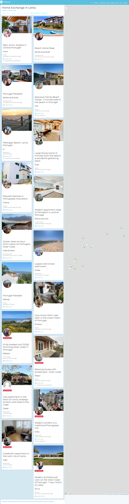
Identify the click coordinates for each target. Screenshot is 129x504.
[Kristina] (39, 306)
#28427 (12, 189)
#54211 (43, 257)
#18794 (46, 363)
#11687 (46, 416)
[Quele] (7, 387)
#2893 (12, 136)
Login (120, 3)
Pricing (112, 3)
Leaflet (106, 494)
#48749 (12, 289)
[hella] (39, 413)
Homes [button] (96, 3)
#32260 (44, 203)
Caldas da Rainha (12, 501)
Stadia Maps (111, 494)
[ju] (7, 133)
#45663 (44, 41)
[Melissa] (7, 335)
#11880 (12, 38)
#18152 (12, 87)
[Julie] (39, 143)
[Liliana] (7, 186)
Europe (4, 10)
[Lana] (7, 35)
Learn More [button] (102, 3)
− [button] (66, 9)
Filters (32, 13)
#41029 (44, 146)
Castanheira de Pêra (23, 501)
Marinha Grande (37, 501)
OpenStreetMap (122, 494)
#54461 (48, 90)
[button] (92, 3)
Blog (108, 3)
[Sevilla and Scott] (39, 39)
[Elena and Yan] (39, 200)
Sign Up (125, 3)
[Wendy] (7, 286)
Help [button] (116, 3)
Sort (38, 13)
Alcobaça (4, 501)
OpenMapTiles (116, 494)
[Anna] (39, 468)
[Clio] (39, 87)
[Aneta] (39, 254)
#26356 (12, 235)
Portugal (9, 10)
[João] (7, 444)
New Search (44, 13)
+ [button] (66, 7)
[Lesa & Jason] (7, 232)
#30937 (15, 447)
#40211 (14, 338)
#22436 (44, 309)
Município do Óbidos (47, 501)
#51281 (14, 390)
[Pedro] (39, 360)
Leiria (14, 10)
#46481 (46, 470)
